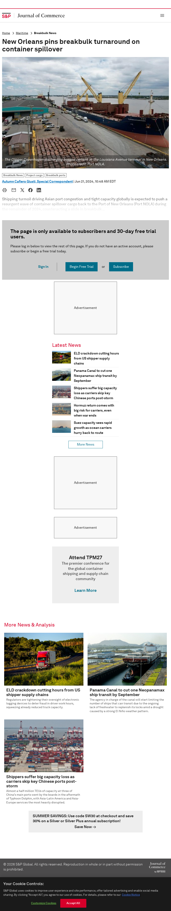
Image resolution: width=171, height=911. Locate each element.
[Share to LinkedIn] (39, 190)
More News (85, 444)
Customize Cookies (43, 903)
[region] (85, 894)
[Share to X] (22, 190)
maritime (22, 33)
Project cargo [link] (34, 175)
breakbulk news (45, 33)
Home (6, 33)
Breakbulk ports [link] (55, 175)
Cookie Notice (131, 894)
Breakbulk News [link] (13, 175)
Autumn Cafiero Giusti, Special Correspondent (37, 181)
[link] (85, 574)
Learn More (85, 590)
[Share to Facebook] (30, 190)
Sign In (43, 267)
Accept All (73, 903)
